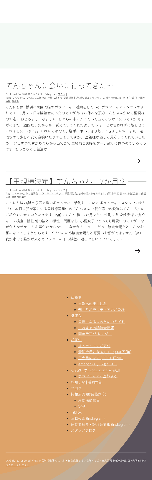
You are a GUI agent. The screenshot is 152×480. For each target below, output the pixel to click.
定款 (81, 406)
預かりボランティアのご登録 (101, 309)
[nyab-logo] (23, 292)
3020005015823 (121, 460)
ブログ (76, 387)
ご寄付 (76, 339)
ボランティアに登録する (97, 375)
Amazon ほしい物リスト (97, 363)
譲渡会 (76, 315)
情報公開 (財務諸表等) (88, 393)
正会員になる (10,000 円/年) (100, 357)
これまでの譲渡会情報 (96, 327)
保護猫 (76, 297)
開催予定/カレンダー (95, 333)
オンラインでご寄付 (94, 345)
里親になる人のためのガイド (101, 321)
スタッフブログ (83, 430)
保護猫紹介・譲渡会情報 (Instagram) (100, 424)
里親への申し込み (92, 303)
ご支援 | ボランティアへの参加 (95, 369)
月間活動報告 (89, 399)
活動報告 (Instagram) (88, 418)
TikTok (76, 411)
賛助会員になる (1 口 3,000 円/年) (104, 351)
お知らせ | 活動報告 (86, 381)
